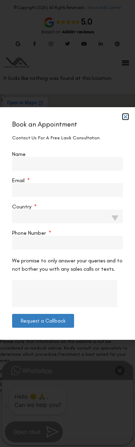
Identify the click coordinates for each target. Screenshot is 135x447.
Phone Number (29, 233)
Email (19, 180)
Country (22, 206)
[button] (125, 116)
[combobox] (67, 216)
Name (19, 154)
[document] (67, 223)
